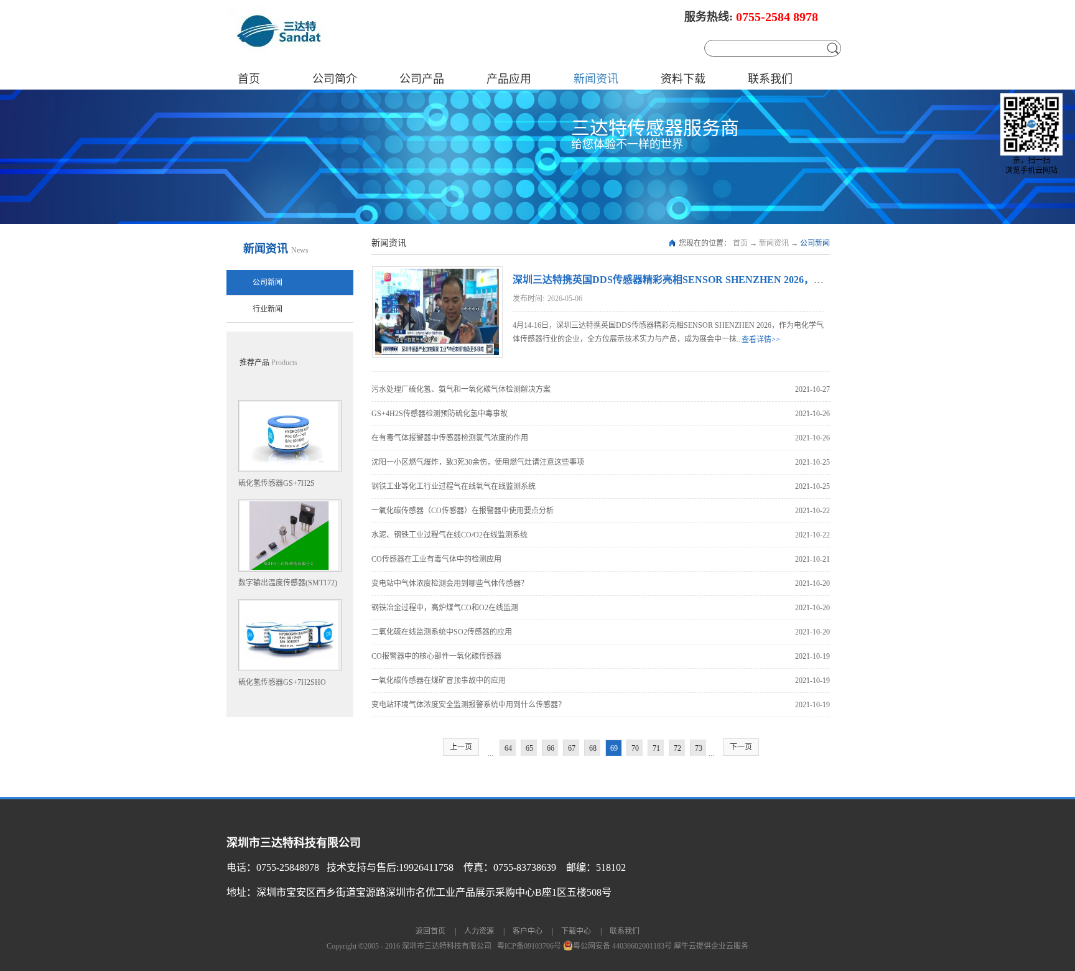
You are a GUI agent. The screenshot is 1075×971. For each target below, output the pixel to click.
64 (508, 748)
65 (529, 748)
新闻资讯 (774, 243)
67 (571, 748)
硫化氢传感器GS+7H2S (276, 483)
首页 (249, 79)
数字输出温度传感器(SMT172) (287, 582)
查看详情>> (761, 339)
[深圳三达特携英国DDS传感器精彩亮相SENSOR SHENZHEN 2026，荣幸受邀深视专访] (436, 274)
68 (593, 748)
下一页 (741, 747)
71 (656, 748)
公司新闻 (815, 243)
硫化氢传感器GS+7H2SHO (282, 682)
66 (550, 748)
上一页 (461, 747)
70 (635, 748)
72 (677, 748)
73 (698, 748)
